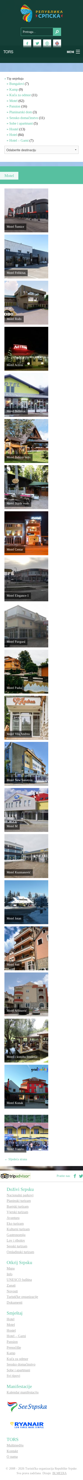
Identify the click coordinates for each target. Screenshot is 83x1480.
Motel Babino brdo (18, 457)
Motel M (12, 826)
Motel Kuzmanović (19, 872)
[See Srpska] (27, 1407)
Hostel (13, 129)
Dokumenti (14, 1302)
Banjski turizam (18, 1206)
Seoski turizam (17, 1246)
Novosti (12, 1291)
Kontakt (12, 1451)
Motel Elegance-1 (18, 595)
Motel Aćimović (17, 1010)
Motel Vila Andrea (18, 734)
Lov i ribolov (16, 1240)
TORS (8, 51)
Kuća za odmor (20, 95)
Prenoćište (14, 1347)
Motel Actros (15, 365)
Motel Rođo (14, 319)
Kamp (13, 89)
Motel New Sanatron (20, 780)
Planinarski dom (20, 112)
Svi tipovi (13, 1376)
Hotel (13, 135)
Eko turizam (15, 1223)
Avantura (13, 1218)
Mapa (11, 1268)
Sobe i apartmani (21, 123)
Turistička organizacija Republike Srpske (42, 13)
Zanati (11, 1285)
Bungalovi (16, 84)
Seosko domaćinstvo (23, 118)
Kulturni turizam (18, 1229)
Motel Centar (15, 549)
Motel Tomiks (15, 1149)
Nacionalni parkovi (20, 1195)
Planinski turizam (19, 1201)
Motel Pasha (14, 688)
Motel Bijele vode (18, 503)
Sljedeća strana (15, 1159)
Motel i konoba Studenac (22, 1057)
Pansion (14, 106)
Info (9, 1274)
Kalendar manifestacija (23, 1392)
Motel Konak (15, 1103)
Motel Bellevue (16, 411)
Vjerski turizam (17, 1212)
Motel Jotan (14, 918)
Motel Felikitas (16, 272)
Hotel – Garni (19, 140)
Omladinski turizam (20, 1252)
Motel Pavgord (16, 641)
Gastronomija (16, 1235)
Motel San (13, 964)
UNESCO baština (19, 1280)
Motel (13, 101)
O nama (12, 1456)
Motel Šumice (15, 226)
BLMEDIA (59, 1473)
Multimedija (15, 1445)
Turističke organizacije (22, 1297)
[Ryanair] (27, 1425)
